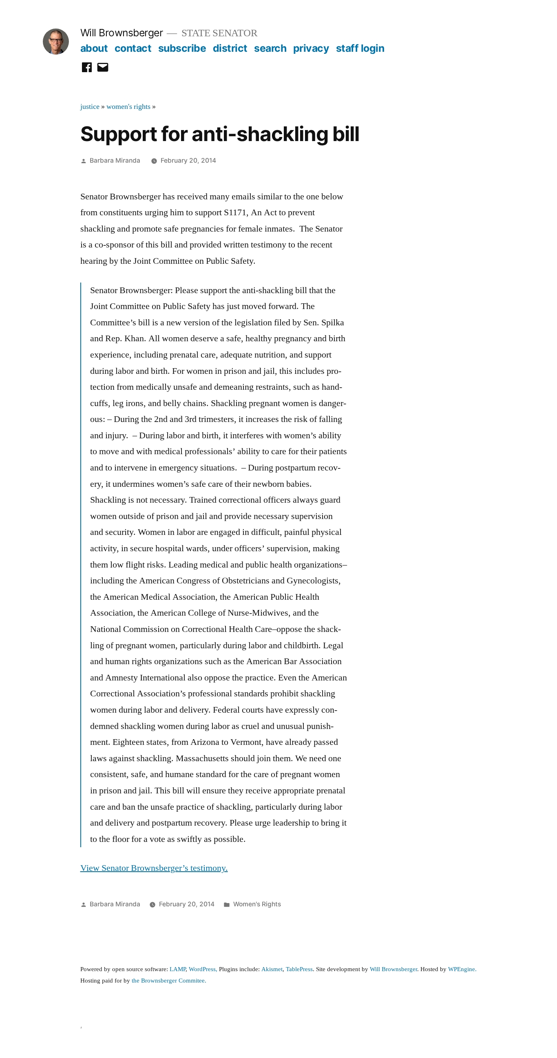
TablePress (299, 969)
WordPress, (203, 969)
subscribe (182, 48)
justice (89, 106)
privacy (311, 48)
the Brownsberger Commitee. (169, 981)
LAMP (178, 969)
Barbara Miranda (115, 160)
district (230, 48)
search (270, 48)
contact (133, 48)
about (94, 48)
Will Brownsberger (121, 33)
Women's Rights (257, 904)
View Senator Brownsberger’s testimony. (154, 868)
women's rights (128, 106)
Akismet (272, 969)
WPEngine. (462, 969)
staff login (360, 48)
